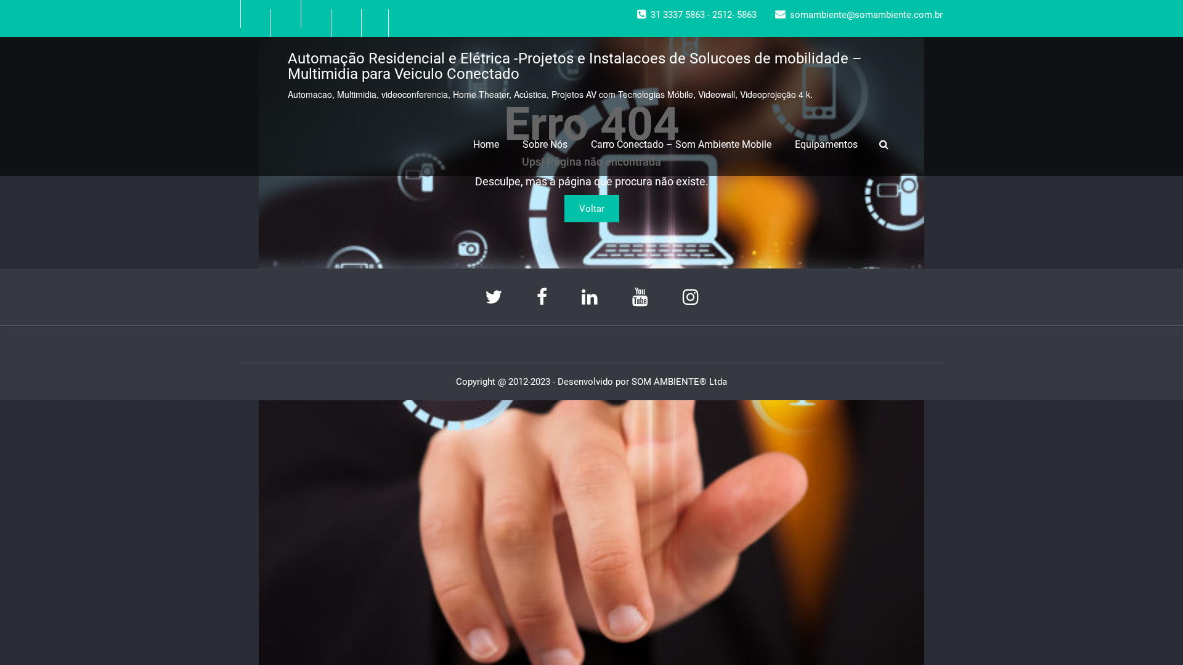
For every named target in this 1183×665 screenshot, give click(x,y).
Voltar (591, 208)
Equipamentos (826, 144)
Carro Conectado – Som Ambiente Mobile (681, 144)
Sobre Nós (544, 144)
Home (486, 144)
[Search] (885, 144)
